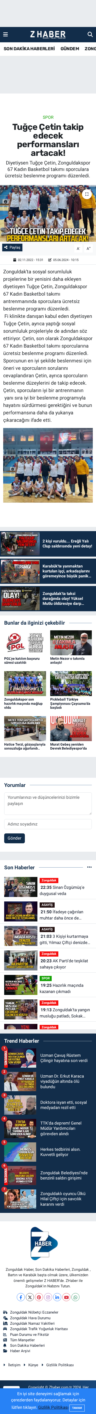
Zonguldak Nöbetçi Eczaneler (34, 1312)
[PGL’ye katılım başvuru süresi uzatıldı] (25, 642)
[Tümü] (89, 867)
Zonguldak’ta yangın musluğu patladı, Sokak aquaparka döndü (65, 1013)
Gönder (14, 838)
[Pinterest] (39, 1297)
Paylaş (15, 247)
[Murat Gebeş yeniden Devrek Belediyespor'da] (71, 728)
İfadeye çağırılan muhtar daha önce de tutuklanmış (61, 915)
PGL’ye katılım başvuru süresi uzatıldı (22, 661)
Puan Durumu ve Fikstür (29, 1334)
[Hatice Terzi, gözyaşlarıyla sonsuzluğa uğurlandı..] (25, 728)
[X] (30, 1297)
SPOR (48, 117)
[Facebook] (21, 1297)
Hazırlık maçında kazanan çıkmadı (61, 988)
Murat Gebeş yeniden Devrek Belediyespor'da (68, 746)
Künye (33, 1365)
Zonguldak (49, 880)
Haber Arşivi (20, 1351)
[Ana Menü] (5, 34)
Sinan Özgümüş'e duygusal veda (62, 890)
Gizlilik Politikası (60, 1365)
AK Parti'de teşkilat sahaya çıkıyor (64, 964)
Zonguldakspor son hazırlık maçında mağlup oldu (23, 703)
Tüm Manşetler (22, 1340)
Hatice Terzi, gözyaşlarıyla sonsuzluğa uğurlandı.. (25, 746)
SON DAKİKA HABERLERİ (29, 48)
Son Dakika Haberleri (27, 1345)
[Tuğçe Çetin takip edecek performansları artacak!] (48, 213)
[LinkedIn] (57, 1297)
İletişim (14, 1365)
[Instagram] (48, 1297)
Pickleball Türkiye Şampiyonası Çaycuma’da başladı (70, 703)
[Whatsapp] (75, 1297)
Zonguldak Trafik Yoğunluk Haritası (39, 1329)
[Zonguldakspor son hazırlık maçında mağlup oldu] (25, 683)
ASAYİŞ (47, 905)
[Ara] (90, 34)
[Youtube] (66, 1297)
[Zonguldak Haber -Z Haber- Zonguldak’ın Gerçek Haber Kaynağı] (47, 34)
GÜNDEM (70, 48)
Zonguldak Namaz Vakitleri (32, 1323)
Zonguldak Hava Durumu (30, 1318)
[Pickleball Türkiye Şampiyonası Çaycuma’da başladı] (71, 683)
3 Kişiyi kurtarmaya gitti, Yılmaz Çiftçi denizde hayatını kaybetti (64, 940)
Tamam (77, 1408)
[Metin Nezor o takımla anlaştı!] (71, 642)
